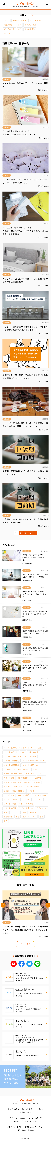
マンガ (6, 21)
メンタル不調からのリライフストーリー (19, 748)
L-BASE (35, 1121)
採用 (5, 821)
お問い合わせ (21, 1130)
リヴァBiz (26, 800)
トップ (10, 1109)
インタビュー (30, 1109)
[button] (3, 905)
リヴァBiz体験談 (32, 787)
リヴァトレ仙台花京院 (12, 756)
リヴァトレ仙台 (10, 804)
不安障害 (7, 769)
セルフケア (8, 33)
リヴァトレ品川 (10, 808)
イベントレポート (10, 752)
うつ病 (18, 25)
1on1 (23, 752)
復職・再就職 (9, 778)
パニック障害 (9, 795)
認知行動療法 (30, 29)
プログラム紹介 (31, 25)
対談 (22, 1109)
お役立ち (40, 1109)
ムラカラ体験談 (30, 756)
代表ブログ (8, 25)
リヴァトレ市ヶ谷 (26, 808)
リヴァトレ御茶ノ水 (30, 765)
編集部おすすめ (25, 1112)
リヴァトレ (38, 800)
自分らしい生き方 (19, 21)
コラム (16, 1109)
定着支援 (36, 769)
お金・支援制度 (36, 21)
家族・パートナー (29, 817)
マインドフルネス (40, 795)
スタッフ (41, 774)
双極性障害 (8, 817)
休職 (24, 812)
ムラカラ (7, 787)
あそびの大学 (33, 752)
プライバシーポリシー (15, 1127)
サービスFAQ (36, 778)
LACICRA (36, 782)
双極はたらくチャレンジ (22, 1121)
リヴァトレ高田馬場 (11, 765)
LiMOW (27, 782)
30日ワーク (18, 787)
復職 (41, 817)
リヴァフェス (41, 808)
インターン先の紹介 (21, 769)
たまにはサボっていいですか (34, 761)
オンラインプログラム (12, 782)
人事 (5, 812)
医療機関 (33, 812)
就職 (39, 748)
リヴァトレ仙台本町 (11, 761)
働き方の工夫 (9, 29)
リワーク (15, 800)
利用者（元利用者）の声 (13, 774)
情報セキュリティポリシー (34, 1127)
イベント (31, 791)
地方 (19, 29)
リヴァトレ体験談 (26, 804)
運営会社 (31, 1130)
